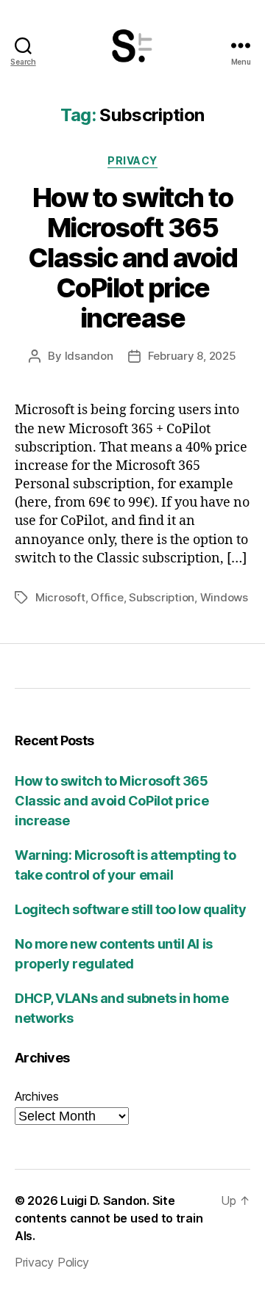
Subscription (161, 597)
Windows (224, 597)
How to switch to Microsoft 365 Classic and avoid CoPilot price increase (133, 257)
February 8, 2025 (192, 356)
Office (107, 597)
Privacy (132, 160)
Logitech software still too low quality (130, 909)
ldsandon (89, 356)
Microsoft (60, 597)
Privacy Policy (52, 1262)
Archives (37, 1096)
